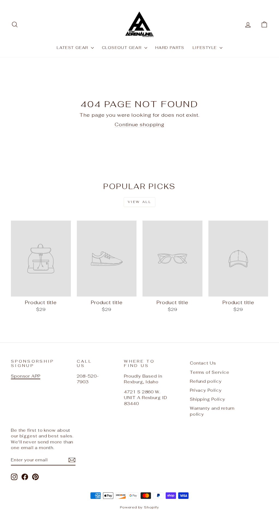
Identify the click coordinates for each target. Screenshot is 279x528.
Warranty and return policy (212, 411)
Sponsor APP (25, 376)
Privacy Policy (206, 390)
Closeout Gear (122, 47)
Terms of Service (209, 372)
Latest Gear (73, 47)
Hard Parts (169, 47)
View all (139, 202)
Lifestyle (205, 47)
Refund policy (206, 381)
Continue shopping (139, 124)
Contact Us (203, 363)
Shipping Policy (208, 399)
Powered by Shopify (139, 507)
